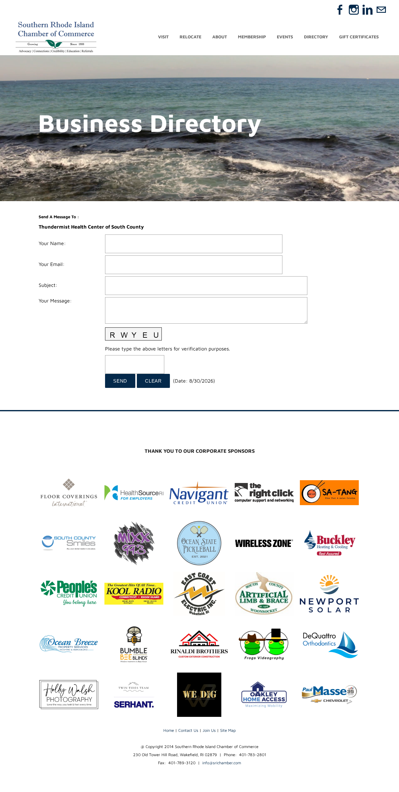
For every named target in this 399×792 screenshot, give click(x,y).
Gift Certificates (359, 36)
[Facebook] (340, 10)
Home (168, 730)
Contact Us (188, 730)
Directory (316, 36)
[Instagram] (354, 10)
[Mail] (381, 10)
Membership (252, 36)
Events (285, 36)
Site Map (228, 730)
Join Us (209, 730)
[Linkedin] (368, 10)
